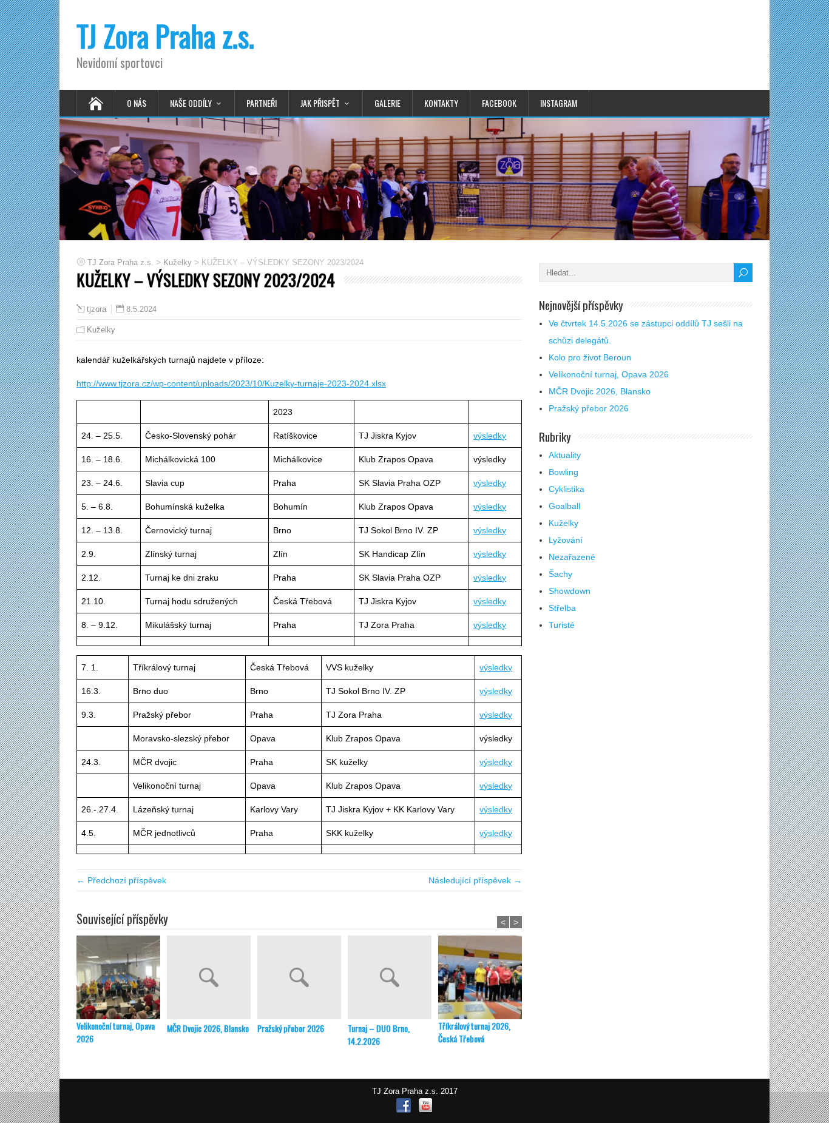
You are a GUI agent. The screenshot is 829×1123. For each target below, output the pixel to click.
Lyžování (566, 540)
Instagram (558, 102)
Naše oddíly (191, 102)
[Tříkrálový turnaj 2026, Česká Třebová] (483, 977)
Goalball (564, 506)
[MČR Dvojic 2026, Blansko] (212, 979)
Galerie (387, 102)
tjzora (96, 309)
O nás (136, 102)
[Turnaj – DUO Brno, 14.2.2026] (393, 979)
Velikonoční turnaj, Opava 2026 (115, 1032)
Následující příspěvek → (475, 880)
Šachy (560, 574)
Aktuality (565, 455)
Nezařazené (572, 557)
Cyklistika (566, 489)
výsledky (489, 435)
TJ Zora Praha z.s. (165, 35)
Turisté (562, 625)
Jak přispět (320, 102)
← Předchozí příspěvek (121, 880)
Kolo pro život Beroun (590, 357)
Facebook (499, 102)
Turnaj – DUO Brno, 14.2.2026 (379, 1034)
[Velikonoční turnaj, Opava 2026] (121, 977)
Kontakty (441, 102)
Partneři (261, 102)
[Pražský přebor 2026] (302, 979)
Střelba (562, 608)
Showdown (569, 591)
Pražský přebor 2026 (290, 1028)
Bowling (563, 472)
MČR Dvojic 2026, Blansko (208, 1028)
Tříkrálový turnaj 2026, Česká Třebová (474, 1032)
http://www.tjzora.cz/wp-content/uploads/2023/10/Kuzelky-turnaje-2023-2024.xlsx (231, 383)
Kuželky (101, 329)
